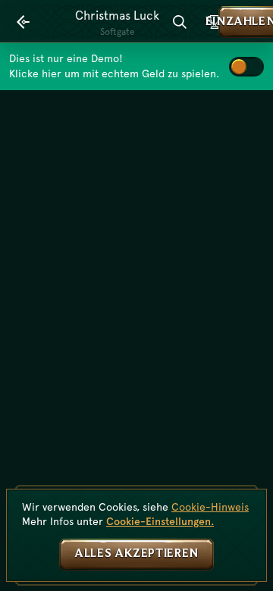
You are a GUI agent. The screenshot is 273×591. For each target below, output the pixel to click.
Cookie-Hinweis (210, 507)
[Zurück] (23, 22)
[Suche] (179, 22)
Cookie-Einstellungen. (160, 521)
